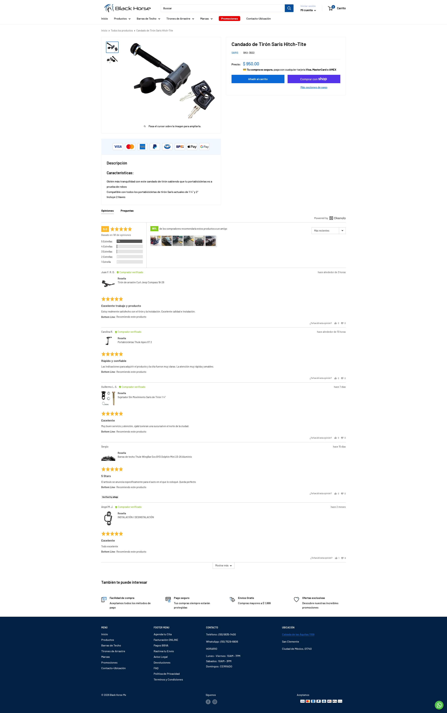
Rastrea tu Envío (164, 651)
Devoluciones (162, 662)
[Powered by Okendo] (330, 218)
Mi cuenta (307, 10)
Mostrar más (222, 565)
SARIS (235, 52)
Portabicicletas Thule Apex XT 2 (135, 342)
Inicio (104, 18)
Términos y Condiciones (168, 679)
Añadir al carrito (258, 79)
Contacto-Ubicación (258, 18)
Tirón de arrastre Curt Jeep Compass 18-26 (141, 282)
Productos (120, 18)
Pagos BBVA (161, 645)
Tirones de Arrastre (178, 18)
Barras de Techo (146, 18)
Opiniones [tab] (107, 210)
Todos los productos (122, 30)
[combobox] (223, 8)
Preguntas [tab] (127, 210)
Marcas (204, 18)
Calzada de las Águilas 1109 (298, 634)
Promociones (229, 18)
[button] (155, 241)
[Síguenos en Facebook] (208, 701)
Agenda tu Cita (163, 634)
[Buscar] (289, 8)
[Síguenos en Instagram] (214, 701)
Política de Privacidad (167, 673)
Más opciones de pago (314, 87)
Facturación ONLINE (166, 639)
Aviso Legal (161, 656)
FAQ (156, 668)
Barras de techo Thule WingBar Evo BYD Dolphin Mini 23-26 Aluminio (155, 456)
